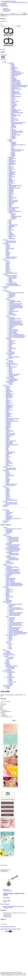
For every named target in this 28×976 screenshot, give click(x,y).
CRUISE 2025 (14, 75)
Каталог (5, 290)
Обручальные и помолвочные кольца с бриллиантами (18, 123)
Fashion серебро (15, 101)
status (10, 222)
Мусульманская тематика (12, 284)
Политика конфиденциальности (8, 926)
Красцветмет (12, 169)
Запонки (8, 247)
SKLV (12, 65)
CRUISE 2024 (14, 68)
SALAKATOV (12, 210)
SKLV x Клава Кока (16, 84)
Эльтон (10, 206)
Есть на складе (6, 701)
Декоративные (12, 293)
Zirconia (13, 124)
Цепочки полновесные (14, 615)
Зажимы (8, 253)
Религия (5, 274)
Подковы (11, 372)
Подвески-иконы (13, 278)
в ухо (10, 644)
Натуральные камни (16, 110)
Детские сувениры (13, 375)
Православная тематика (11, 275)
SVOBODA (14, 70)
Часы (7, 250)
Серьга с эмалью (12, 332)
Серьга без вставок (13, 330)
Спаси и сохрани (13, 276)
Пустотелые (11, 296)
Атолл (10, 170)
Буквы (10, 339)
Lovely (12, 107)
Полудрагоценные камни (17, 112)
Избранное (5, 8)
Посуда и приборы (10, 377)
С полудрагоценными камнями (16, 306)
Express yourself (15, 119)
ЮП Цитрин (12, 182)
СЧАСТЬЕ (13, 116)
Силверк (11, 233)
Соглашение (9, 517)
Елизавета (11, 191)
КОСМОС (13, 137)
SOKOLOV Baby (15, 91)
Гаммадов (11, 189)
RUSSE (13, 69)
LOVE (10, 349)
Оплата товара (9, 512)
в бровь (10, 648)
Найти (18, 26)
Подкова (11, 658)
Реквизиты (8, 513)
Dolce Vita (13, 77)
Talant (10, 178)
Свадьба (5, 239)
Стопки (10, 678)
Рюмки (10, 679)
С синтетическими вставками (15, 307)
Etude (12, 121)
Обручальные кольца (11, 240)
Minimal (13, 153)
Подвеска (8, 252)
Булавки (8, 266)
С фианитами (12, 308)
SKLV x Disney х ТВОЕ (16, 132)
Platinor (10, 139)
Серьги (7, 255)
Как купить (9, 1)
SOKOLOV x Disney (16, 115)
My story (13, 102)
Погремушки (9, 271)
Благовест (13, 108)
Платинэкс (11, 229)
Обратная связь (9, 516)
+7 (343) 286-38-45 (15, 2)
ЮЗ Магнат (11, 190)
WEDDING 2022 (15, 92)
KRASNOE (11, 161)
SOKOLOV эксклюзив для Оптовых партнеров (17, 73)
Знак (10, 641)
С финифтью (12, 313)
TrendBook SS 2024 (15, 80)
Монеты (11, 368)
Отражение (14, 217)
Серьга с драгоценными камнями (16, 337)
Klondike (11, 212)
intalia (10, 195)
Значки (7, 268)
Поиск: (2, 26)
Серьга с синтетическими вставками (17, 335)
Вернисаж (13, 213)
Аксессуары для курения (14, 374)
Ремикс (10, 232)
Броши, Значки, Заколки (11, 634)
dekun (10, 228)
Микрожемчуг (14, 111)
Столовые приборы (13, 379)
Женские (11, 360)
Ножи (10, 675)
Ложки (7, 264)
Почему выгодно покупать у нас (13, 518)
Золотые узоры (12, 236)
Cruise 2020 (14, 79)
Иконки (10, 344)
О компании (3, 1)
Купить (5, 901)
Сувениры (8, 365)
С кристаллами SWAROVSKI (15, 303)
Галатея (10, 205)
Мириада (11, 159)
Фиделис (11, 192)
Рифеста (11, 227)
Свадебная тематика (13, 311)
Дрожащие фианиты (16, 96)
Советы (14, 1)
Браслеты (11, 354)
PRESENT (13, 133)
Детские (11, 342)
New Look (13, 127)
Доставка (8, 519)
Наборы (10, 680)
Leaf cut (13, 136)
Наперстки (11, 376)
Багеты (13, 113)
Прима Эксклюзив (13, 201)
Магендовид (11, 351)
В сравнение (6, 889)
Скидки (5, 287)
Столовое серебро (13, 380)
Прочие (10, 542)
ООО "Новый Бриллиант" (15, 211)
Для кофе (11, 684)
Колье (7, 270)
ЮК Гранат (11, 194)
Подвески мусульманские (15, 285)
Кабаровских (12, 180)
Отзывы (8, 514)
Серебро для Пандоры (16, 82)
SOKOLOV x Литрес (16, 89)
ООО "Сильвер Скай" (14, 207)
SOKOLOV (11, 63)
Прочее (10, 297)
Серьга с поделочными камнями (16, 334)
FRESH (10, 175)
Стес (10, 231)
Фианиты (13, 126)
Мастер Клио (12, 176)
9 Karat (13, 76)
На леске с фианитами (14, 628)
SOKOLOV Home (15, 81)
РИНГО (10, 203)
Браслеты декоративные (11, 257)
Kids (12, 100)
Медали (10, 371)
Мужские (11, 361)
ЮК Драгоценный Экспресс (15, 185)
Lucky (12, 90)
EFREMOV (11, 173)
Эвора (10, 184)
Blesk (10, 221)
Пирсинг (11, 358)
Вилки (10, 673)
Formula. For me (15, 87)
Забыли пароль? (7, 9)
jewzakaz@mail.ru (7, 916)
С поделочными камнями (15, 305)
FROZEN (13, 129)
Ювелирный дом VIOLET (15, 187)
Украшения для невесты (17, 131)
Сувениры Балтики (13, 224)
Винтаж (13, 215)
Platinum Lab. (12, 164)
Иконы (10, 280)
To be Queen (14, 105)
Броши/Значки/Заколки (14, 356)
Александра (11, 202)
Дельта (10, 223)
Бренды (5, 61)
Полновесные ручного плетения (16, 292)
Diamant (10, 140)
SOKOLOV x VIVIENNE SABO (18, 86)
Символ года (4, 4)
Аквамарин (11, 157)
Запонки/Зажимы (10, 381)
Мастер (10, 198)
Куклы (12, 97)
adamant (10, 179)
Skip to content (4, 54)
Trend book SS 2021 (15, 134)
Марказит (11, 196)
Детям (4, 259)
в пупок (10, 643)
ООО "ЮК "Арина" (13, 200)
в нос (10, 646)
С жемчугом (11, 302)
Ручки (10, 369)
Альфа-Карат (12, 226)
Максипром (11, 234)
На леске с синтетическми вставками (17, 633)
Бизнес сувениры (10, 248)
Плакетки (11, 281)
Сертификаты (12, 238)
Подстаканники (12, 681)
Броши (7, 254)
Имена (10, 345)
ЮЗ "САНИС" (12, 208)
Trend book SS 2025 (15, 71)
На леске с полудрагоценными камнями (18, 632)
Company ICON (12, 186)
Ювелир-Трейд (12, 163)
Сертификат (6, 286)
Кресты (10, 279)
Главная (2, 694)
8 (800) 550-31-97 (23, 2)
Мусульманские (12, 348)
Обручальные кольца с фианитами (19, 85)
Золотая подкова (12, 197)
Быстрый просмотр (7, 890)
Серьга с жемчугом (13, 333)
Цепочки (8, 245)
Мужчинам (5, 243)
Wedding (13, 66)
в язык (10, 647)
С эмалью (11, 309)
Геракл (13, 64)
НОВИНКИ (3, 3)
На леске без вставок (13, 630)
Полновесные (12, 295)
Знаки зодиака (12, 343)
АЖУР (13, 95)
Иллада (10, 168)
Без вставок (11, 300)
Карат (10, 237)
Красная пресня (12, 160)
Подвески (8, 269)
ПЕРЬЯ (13, 138)
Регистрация (6, 10)
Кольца (7, 244)
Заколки (10, 639)
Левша (10, 219)
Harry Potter (14, 103)
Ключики (13, 98)
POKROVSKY (12, 174)
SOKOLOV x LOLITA (16, 94)
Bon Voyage (14, 118)
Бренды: (2, 904)
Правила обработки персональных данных (10, 928)
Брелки (7, 249)
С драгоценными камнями (15, 301)
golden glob (11, 166)
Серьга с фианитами (13, 329)
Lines (12, 117)
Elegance (13, 106)
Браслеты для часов (10, 258)
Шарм (10, 350)
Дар (9, 165)
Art (12, 128)
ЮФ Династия (12, 158)
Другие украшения (10, 353)
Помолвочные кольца (16, 216)
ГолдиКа (11, 181)
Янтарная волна (12, 171)
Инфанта (13, 218)
